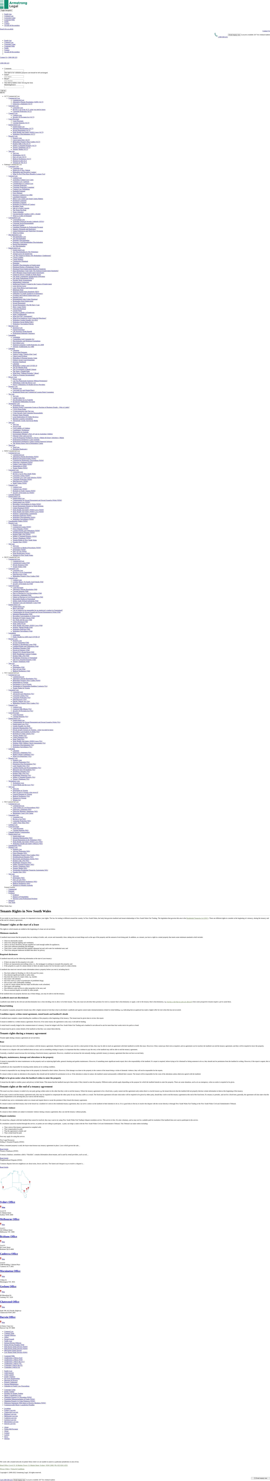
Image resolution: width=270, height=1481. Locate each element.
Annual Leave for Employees (22, 254)
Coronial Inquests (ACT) (21, 123)
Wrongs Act (17, 800)
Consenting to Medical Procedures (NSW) (27, 548)
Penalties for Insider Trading (13, 1393)
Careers (6, 1435)
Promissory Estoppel (19, 200)
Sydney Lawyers (10, 1410)
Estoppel (11, 891)
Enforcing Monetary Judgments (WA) (25, 811)
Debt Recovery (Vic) (20, 699)
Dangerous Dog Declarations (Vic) (24, 764)
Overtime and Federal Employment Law (26, 295)
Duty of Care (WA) (19, 880)
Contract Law (13, 113)
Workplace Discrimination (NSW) (24, 517)
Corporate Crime (9, 18)
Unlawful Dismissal (19, 309)
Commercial (12, 889)
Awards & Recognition (12, 25)
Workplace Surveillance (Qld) (22, 631)
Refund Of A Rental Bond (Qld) (23, 652)
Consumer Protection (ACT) (22, 111)
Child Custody (9, 1375)
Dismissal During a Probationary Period (26, 267)
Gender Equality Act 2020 (21, 726)
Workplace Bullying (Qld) (21, 629)
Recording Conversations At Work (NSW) (27, 504)
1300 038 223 (12, 57)
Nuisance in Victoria (19, 798)
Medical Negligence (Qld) (21, 671)
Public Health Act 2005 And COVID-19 (26, 637)
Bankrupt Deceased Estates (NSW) (24, 458)
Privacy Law (12, 377)
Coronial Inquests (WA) (20, 830)
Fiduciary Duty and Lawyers (22, 436)
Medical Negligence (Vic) (21, 796)
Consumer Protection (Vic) (21, 697)
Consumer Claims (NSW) (21, 476)
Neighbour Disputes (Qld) (21, 648)
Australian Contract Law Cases (23, 180)
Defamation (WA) (19, 878)
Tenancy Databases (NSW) (22, 538)
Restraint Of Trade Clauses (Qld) (24, 618)
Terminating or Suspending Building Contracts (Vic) (30, 686)
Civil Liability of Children (21, 428)
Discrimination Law (15, 235)
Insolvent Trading (18, 225)
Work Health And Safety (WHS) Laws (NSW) (28, 510)
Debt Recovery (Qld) (20, 574)
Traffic (6, 22)
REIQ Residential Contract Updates (24, 654)
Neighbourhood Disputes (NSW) (24, 532)
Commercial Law (14, 98)
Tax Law (11, 394)
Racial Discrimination (20, 244)
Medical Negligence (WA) (21, 883)
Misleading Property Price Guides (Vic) (26, 703)
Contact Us (266, 31)
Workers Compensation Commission (25, 513)
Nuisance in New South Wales (23, 555)
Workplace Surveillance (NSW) (23, 519)
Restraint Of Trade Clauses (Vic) (23, 733)
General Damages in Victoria (22, 794)
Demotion (16, 263)
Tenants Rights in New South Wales (25, 540)
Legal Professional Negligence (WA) (25, 881)
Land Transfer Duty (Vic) (21, 766)
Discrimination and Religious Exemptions (26, 341)
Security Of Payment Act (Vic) (23, 711)
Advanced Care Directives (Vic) (23, 694)
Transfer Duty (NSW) (20, 542)
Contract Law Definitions (21, 189)
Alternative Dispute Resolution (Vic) (25, 678)
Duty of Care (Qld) (19, 669)
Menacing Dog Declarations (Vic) (24, 770)
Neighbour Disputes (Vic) (21, 771)
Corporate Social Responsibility (23, 223)
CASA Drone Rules (19, 409)
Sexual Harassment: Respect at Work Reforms (28, 506)
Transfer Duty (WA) (19, 872)
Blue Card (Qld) (18, 608)
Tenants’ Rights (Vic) (20, 735)
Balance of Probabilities (20, 897)
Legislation (12, 335)
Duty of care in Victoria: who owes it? (25, 792)
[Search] (5, 54)
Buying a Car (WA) (19, 819)
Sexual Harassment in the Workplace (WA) (27, 840)
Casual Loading (18, 257)
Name (6, 74)
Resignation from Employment (23, 301)
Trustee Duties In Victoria (21, 688)
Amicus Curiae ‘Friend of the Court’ (25, 354)
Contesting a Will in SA (12, 1367)
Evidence (11, 893)
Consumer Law (13, 106)
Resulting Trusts (18, 206)
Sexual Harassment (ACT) (21, 130)
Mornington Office (10, 1271)
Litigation (11, 348)
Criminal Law (9, 16)
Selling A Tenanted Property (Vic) (24, 777)
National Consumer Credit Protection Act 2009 (28, 345)
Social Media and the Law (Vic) (23, 785)
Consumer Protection (20, 185)
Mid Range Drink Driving (13, 1350)
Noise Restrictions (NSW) (21, 553)
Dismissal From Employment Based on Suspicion (29, 269)
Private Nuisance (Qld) (20, 565)
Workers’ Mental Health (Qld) (23, 627)
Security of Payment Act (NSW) (23, 493)
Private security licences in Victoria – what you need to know (33, 730)
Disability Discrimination (21, 240)
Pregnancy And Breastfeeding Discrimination (28, 242)
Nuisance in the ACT (20, 161)
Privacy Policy (5, 1469)
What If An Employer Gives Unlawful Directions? (29, 318)
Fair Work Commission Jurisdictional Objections (29, 276)
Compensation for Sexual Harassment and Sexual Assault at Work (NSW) (37, 500)
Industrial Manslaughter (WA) (22, 838)
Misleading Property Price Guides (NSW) (26, 680)
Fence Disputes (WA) (20, 853)
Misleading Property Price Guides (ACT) (26, 142)
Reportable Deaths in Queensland (24, 599)
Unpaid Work (17, 311)
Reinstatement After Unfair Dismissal (25, 299)
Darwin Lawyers (10, 1424)
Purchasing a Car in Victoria (22, 684)
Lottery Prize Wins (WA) (21, 823)
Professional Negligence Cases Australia (26, 439)
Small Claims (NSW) (20, 483)
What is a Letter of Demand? (22, 216)
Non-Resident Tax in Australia (23, 400)
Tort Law (11, 151)
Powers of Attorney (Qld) (21, 650)
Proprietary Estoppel (19, 202)
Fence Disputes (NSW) (20, 529)
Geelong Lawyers (10, 1420)
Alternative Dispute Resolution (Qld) (25, 589)
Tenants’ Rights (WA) (20, 868)
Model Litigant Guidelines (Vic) (23, 754)
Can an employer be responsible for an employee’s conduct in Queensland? (38, 610)
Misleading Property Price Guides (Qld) (26, 576)
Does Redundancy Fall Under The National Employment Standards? (35, 271)
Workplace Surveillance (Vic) (22, 747)
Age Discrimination (19, 238)
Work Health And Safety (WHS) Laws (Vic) (27, 741)
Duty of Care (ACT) (19, 157)
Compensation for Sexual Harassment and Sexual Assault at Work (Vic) (36, 722)
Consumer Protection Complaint (23, 187)
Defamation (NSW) (19, 550)
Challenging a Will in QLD (13, 1358)
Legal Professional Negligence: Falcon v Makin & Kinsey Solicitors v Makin (38, 438)
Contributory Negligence (21, 430)
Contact (6, 23)
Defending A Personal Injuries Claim (25, 358)
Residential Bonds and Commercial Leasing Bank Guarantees (33, 392)
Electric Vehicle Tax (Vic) (21, 701)
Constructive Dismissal (20, 261)
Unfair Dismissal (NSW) (21, 508)
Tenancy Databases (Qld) (21, 661)
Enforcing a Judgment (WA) (22, 809)
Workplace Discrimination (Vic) (23, 745)
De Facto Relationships (12, 1378)
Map (3, 1207)
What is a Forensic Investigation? (24, 375)
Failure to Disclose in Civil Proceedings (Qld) (28, 597)
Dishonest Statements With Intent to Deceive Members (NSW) (25, 1403)
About (6, 1427)
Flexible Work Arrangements (22, 280)
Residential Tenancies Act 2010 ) (197, 918)
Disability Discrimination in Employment (26, 265)
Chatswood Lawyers (11, 1412)
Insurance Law (13, 326)
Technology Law (14, 403)
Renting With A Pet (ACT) (21, 144)
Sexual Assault (9, 1339)
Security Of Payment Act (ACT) (23, 117)
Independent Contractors (21, 282)
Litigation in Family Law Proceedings (16, 1386)
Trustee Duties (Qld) (19, 567)
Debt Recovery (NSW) (20, 481)
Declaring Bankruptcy (20, 449)
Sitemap (7, 1438)
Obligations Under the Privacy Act (24, 383)
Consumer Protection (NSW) (22, 479)
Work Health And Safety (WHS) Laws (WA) (28, 842)
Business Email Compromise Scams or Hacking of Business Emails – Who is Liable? (41, 407)
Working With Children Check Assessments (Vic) (29, 743)
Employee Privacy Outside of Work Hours (27, 274)
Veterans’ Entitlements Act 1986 (23, 347)
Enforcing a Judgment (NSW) (23, 462)
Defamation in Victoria (20, 790)
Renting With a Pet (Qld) (21, 656)
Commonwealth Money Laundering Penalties (19, 1405)
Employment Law (14, 125)
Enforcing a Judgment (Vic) (22, 752)
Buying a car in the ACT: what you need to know (29, 109)
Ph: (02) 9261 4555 (61, 1465)
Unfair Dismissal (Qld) (20, 622)
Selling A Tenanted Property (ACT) (24, 145)
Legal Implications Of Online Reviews (25, 417)
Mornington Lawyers (11, 1422)
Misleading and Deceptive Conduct (24, 172)
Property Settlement (10, 1382)
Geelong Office (8, 1286)
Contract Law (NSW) (20, 489)
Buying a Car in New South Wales (24, 474)
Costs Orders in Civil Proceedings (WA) (26, 807)
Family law (8, 14)
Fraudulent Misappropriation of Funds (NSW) (19, 1399)
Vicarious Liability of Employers (23, 312)
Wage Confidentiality (20, 314)
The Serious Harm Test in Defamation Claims (28, 443)
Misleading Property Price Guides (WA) (26, 855)
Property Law (13, 136)
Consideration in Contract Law (23, 183)
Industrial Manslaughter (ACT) (23, 128)
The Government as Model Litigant (24, 369)
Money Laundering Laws (12, 1395)
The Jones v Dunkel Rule (21, 371)
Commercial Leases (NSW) (22, 527)
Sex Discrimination (19, 246)
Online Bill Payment (11, 1429)
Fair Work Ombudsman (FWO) (23, 278)
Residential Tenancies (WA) (22, 862)
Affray (6, 1337)
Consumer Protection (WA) (22, 821)
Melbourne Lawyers (11, 1416)
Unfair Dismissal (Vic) (20, 737)
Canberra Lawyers (10, 1418)
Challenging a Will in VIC (13, 1363)
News (6, 1437)
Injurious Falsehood (19, 362)
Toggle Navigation (6, 10)
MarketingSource (10, 85)
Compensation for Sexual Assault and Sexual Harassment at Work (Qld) (37, 612)
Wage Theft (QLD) (19, 623)
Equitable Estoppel (19, 191)
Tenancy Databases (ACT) (21, 147)
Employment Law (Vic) (20, 724)
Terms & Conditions (17, 1469)
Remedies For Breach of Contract (24, 204)
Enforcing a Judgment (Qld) (22, 595)
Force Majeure (17, 193)
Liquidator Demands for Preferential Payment (28, 227)
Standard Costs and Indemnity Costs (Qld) (27, 603)
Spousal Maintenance (11, 1384)
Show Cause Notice (19, 307)
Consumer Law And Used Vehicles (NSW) (27, 477)
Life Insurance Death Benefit (22, 331)
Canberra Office (9, 1253)
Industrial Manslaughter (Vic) (22, 728)
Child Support (9, 1373)
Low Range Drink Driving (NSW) (15, 1352)
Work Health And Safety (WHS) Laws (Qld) (28, 625)
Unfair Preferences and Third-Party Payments (28, 231)
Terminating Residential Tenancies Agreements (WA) (30, 870)
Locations (7, 1408)
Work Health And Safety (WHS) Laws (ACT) (28, 132)
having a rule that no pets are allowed (179, 1002)
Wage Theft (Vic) (18, 739)
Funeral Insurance (19, 329)
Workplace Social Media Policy (23, 322)
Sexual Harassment (19, 303)
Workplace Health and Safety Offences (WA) (28, 844)
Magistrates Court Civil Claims (23, 813)
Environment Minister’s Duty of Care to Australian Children (33, 434)
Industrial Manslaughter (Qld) (22, 614)
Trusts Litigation (18, 212)
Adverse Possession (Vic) (21, 762)
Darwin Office (8, 1317)
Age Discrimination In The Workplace (25, 252)
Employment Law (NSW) (21, 502)
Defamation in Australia (20, 432)
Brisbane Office (8, 1236)
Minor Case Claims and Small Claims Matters (28, 199)
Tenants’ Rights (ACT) (20, 149)
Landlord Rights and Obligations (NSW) (26, 531)
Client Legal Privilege (20, 356)
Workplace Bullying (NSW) (22, 515)
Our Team (11, 902)
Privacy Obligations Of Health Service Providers (29, 384)
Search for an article (6, 29)
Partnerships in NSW (20, 466)
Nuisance (11, 900)
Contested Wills (9, 20)
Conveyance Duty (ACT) (21, 140)
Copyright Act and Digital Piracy (24, 390)
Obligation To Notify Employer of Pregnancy (28, 293)
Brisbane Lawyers (10, 1414)
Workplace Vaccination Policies (23, 324)
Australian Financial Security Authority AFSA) (28, 221)
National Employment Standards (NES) (26, 292)
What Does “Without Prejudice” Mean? (26, 373)
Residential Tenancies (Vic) (22, 775)
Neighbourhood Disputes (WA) (23, 857)
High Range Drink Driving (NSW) (16, 1347)
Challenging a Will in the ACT (14, 1362)
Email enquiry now (261, 1478)
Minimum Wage (18, 290)
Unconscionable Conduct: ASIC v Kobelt (26, 214)
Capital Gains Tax (19, 398)
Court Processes (13, 119)
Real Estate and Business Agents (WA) (25, 859)
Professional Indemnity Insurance (24, 333)
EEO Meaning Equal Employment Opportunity (28, 273)
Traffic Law (8, 1341)
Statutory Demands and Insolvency (24, 229)
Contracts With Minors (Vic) (22, 709)
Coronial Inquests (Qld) (20, 591)
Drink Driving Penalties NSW (14, 1345)
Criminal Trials (9, 1333)
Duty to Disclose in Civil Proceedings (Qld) (27, 593)
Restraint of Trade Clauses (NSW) (24, 491)
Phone (6, 79)
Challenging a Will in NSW (13, 1360)
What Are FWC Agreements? (22, 316)
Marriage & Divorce (11, 1380)
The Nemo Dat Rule (19, 210)
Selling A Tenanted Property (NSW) (25, 536)
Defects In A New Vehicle (21, 170)
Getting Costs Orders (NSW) (22, 464)
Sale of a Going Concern (21, 208)
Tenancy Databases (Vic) (21, 779)
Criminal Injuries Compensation (19, 832)
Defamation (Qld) (18, 667)
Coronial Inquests (14, 494)
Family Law (8, 1371)
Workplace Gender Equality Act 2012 (25, 320)
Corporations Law (14, 218)
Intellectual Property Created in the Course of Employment (32, 284)
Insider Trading (9, 1391)
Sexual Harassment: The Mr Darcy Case (26, 305)
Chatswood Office (9, 1301)
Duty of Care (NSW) (20, 551)
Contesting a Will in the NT (13, 1365)
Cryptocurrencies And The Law (23, 411)
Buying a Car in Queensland (22, 572)
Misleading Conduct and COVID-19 (25, 366)
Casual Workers (18, 259)
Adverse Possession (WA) (21, 851)
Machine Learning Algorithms (23, 419)
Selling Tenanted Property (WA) (23, 864)
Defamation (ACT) (19, 155)
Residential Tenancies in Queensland (25, 658)
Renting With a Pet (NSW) (21, 534)
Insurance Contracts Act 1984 (22, 195)
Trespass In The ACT (20, 163)
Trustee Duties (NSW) (20, 468)
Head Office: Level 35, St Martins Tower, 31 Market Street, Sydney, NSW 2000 (27, 1465)
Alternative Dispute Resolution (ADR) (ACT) (28, 102)
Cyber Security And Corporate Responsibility (28, 413)
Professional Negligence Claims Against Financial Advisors (32, 441)
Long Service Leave (19, 286)
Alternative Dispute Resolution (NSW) (25, 457)
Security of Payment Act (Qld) (23, 584)
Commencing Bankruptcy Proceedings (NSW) (28, 460)
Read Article (4, 1149)
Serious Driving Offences (12, 1343)
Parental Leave (18, 297)
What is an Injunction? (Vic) (22, 756)
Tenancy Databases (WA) (21, 866)
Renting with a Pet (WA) (21, 861)
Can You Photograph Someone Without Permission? (30, 381)
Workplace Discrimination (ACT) (24, 134)
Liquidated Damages (19, 197)
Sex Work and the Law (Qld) (22, 620)
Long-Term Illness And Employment (25, 288)
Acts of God (17, 426)
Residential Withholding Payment (24, 402)
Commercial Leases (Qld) (21, 563)
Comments (7, 68)
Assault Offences (10, 1335)
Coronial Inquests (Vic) (20, 716)
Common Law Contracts (21, 182)
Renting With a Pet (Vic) (21, 773)
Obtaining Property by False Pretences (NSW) (19, 1401)
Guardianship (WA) (15, 845)
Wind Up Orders (18, 233)
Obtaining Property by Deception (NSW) (18, 1397)
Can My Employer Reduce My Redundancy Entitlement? (32, 255)
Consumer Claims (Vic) (20, 696)
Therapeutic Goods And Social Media (25, 421)
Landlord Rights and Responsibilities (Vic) (27, 768)
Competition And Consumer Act (23, 339)
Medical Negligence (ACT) (22, 159)
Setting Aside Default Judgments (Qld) (25, 601)
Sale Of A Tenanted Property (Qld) (24, 660)
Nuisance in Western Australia (23, 885)
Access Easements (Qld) (21, 642)
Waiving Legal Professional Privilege (25, 899)
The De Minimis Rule (20, 367)
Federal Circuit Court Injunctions (24, 360)
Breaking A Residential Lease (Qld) (24, 644)
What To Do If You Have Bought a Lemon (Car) (29, 174)
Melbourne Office (9, 1219)
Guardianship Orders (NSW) (18, 521)
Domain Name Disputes (21, 415)
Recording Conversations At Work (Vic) (26, 732)
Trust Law (11, 445)
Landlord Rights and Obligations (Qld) (25, 646)
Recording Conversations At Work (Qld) (26, 616)
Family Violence (9, 1377)
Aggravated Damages (20, 352)
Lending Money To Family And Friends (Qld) (28, 582)
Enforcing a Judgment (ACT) (22, 104)
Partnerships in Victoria (20, 682)
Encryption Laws (18, 343)
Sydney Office (7, 1202)
